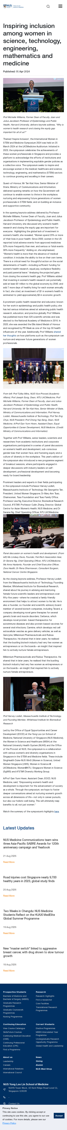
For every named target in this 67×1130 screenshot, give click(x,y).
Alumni (39, 1065)
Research (41, 992)
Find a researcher (44, 1000)
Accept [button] (59, 1115)
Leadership (8, 1061)
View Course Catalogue (14, 1028)
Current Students (45, 1024)
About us (7, 1057)
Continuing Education (14, 1024)
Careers (6, 1065)
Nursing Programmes (12, 1016)
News (39, 1057)
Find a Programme (11, 1049)
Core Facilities (42, 1003)
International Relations (13, 1069)
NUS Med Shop (44, 1069)
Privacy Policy (9, 1123)
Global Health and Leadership (49, 1046)
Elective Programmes (45, 1028)
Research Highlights (45, 996)
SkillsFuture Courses (12, 1032)
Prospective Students (14, 992)
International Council (12, 1072)
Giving (39, 1061)
